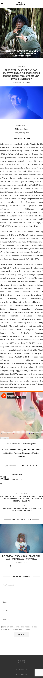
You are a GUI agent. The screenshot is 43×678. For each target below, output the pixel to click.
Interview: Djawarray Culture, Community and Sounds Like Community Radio (21, 53)
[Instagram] (24, 661)
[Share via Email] (36, 466)
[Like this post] (24, 466)
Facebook (12, 450)
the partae (25, 82)
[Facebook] (19, 661)
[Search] (40, 3)
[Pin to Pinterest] (33, 466)
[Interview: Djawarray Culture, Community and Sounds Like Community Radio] (21, 33)
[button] (3, 33)
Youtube (21, 457)
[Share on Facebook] (28, 466)
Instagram (22, 450)
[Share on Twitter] (30, 466)
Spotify (38, 450)
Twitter (31, 450)
